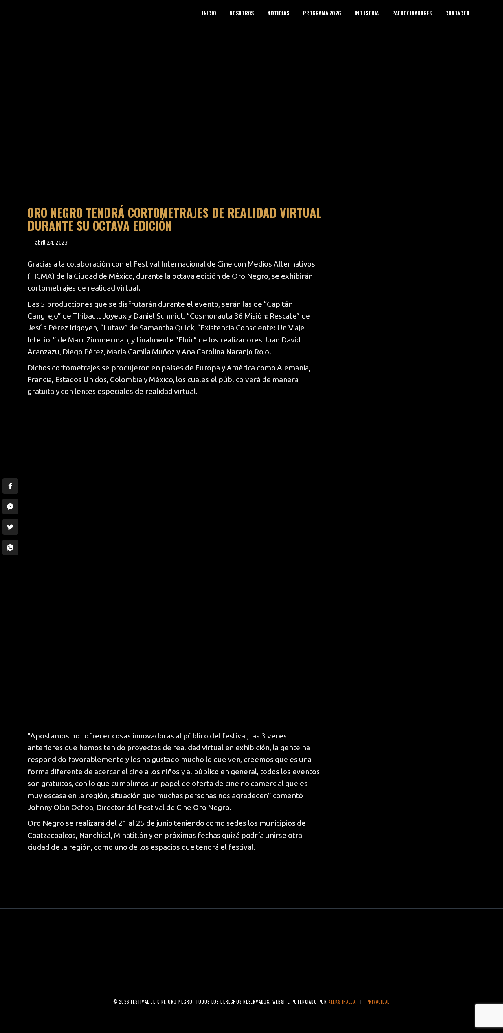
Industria (366, 13)
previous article (60, 879)
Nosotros (241, 13)
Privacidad (378, 1001)
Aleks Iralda (342, 1001)
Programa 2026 (322, 13)
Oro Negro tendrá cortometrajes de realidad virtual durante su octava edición (175, 219)
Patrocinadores (412, 13)
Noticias (278, 13)
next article (296, 879)
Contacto (457, 13)
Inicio (209, 13)
